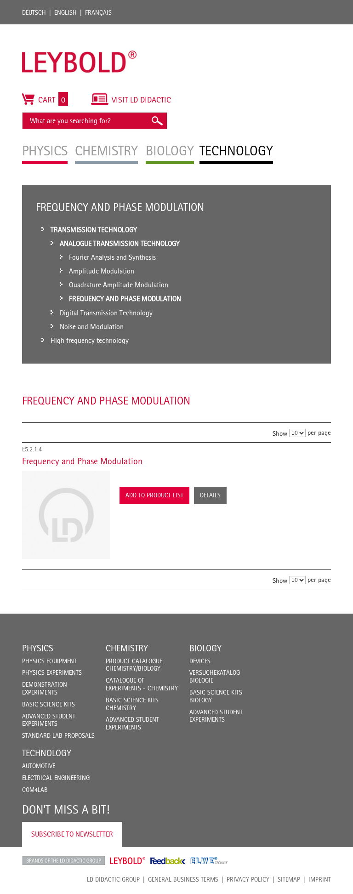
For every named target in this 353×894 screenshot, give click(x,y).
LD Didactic (63, 860)
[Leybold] (79, 29)
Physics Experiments (52, 672)
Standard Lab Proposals (58, 735)
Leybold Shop (128, 860)
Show (280, 433)
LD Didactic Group (113, 879)
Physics (37, 648)
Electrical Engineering (56, 777)
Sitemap (289, 879)
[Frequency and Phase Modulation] (66, 515)
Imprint (319, 879)
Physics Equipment (49, 661)
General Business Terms (183, 879)
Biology (205, 648)
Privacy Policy (248, 879)
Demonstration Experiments (44, 688)
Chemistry (127, 648)
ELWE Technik (209, 860)
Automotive (38, 765)
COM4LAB (35, 789)
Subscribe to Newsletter (72, 834)
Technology (46, 752)
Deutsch (34, 12)
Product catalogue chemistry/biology (134, 664)
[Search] (157, 120)
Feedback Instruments (168, 860)
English (65, 12)
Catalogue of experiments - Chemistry (142, 684)
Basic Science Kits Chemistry (132, 704)
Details (210, 495)
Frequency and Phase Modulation (82, 461)
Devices (200, 661)
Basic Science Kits (48, 704)
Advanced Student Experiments (48, 720)
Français (98, 12)
